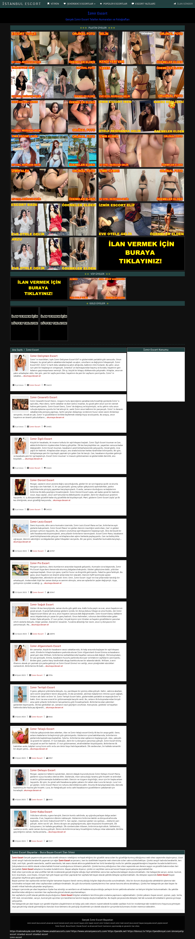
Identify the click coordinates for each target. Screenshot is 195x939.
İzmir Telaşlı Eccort (42, 729)
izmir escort (16, 937)
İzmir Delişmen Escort (44, 356)
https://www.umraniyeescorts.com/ (89, 931)
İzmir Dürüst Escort (42, 480)
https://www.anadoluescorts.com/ (53, 931)
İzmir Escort (32, 350)
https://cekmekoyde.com (22, 931)
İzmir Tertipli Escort (42, 687)
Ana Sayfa (17, 350)
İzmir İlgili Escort (41, 439)
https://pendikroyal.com (158, 931)
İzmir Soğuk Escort (42, 604)
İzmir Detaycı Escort (42, 770)
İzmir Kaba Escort (41, 812)
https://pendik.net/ (117, 931)
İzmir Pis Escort (40, 563)
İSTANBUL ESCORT (21, 3)
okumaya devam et (32, 375)
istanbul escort (24, 934)
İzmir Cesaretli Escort (43, 397)
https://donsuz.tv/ (137, 931)
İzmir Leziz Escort (41, 522)
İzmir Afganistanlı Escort (45, 646)
